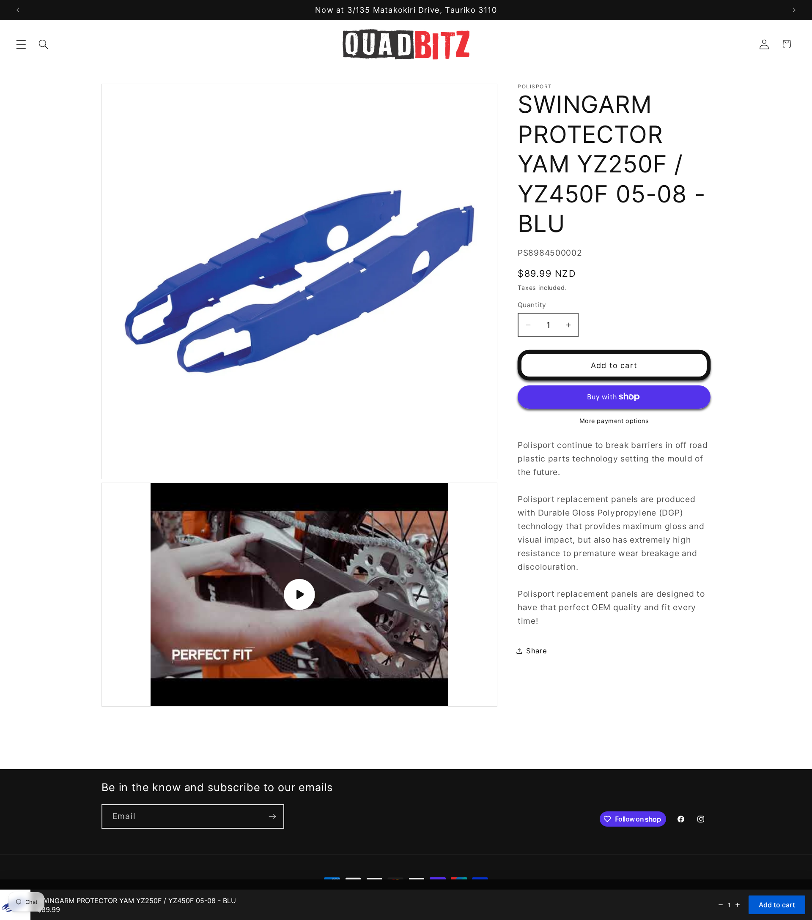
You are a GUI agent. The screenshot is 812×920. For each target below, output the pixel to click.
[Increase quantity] (737, 905)
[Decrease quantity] (720, 905)
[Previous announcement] (17, 10)
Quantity (532, 304)
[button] (21, 44)
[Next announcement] (794, 10)
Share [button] (536, 651)
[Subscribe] (272, 816)
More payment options (614, 420)
